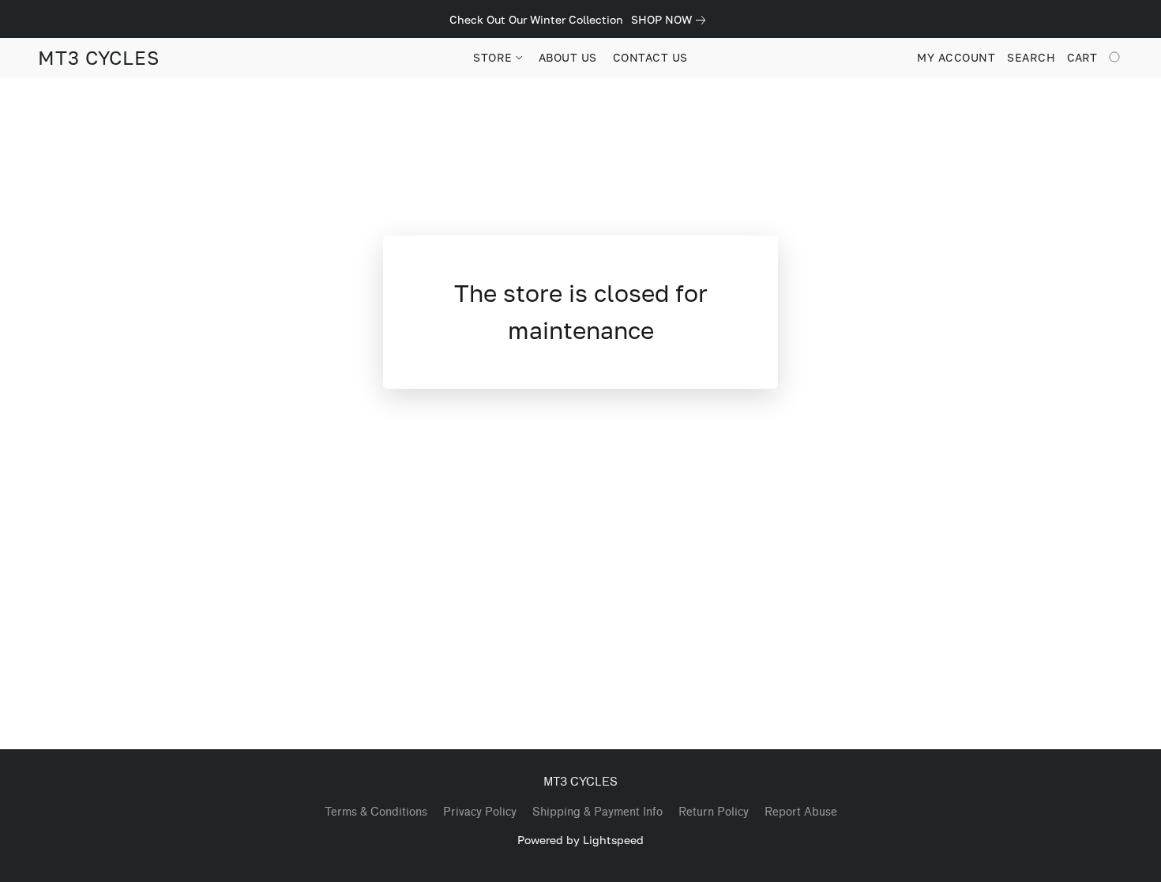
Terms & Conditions (376, 812)
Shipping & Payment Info (597, 812)
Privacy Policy (480, 812)
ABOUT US (568, 57)
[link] (671, 19)
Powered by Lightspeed (580, 839)
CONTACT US (650, 57)
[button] (99, 58)
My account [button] (956, 57)
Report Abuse (801, 812)
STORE (494, 57)
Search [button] (1031, 57)
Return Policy (713, 812)
